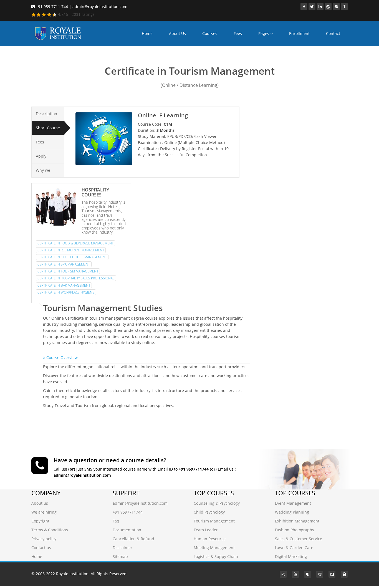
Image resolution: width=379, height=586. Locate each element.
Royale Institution (72, 573)
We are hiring (44, 512)
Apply (41, 156)
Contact (333, 33)
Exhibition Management (297, 521)
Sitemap (120, 556)
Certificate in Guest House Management (72, 257)
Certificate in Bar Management (63, 285)
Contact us (41, 547)
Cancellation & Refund (133, 538)
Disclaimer (122, 547)
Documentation (127, 529)
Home (147, 33)
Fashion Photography (294, 529)
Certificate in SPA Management (63, 264)
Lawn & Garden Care (294, 547)
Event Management (293, 503)
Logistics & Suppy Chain (216, 556)
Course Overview (61, 357)
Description (46, 113)
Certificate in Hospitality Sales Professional (75, 278)
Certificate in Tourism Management (67, 271)
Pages (264, 33)
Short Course (48, 127)
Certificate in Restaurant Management (70, 250)
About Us (177, 33)
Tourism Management (214, 521)
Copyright (40, 521)
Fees (238, 33)
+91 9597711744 (128, 512)
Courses (209, 33)
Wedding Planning (292, 512)
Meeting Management (214, 547)
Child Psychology (209, 512)
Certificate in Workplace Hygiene (65, 292)
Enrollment (299, 33)
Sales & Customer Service (298, 538)
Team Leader (206, 529)
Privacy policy (43, 538)
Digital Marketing (291, 556)
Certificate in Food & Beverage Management (75, 243)
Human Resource (210, 538)
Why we (43, 170)
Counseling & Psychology (217, 503)
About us (39, 503)
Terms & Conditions (49, 529)
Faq (116, 521)
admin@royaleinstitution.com (140, 503)
